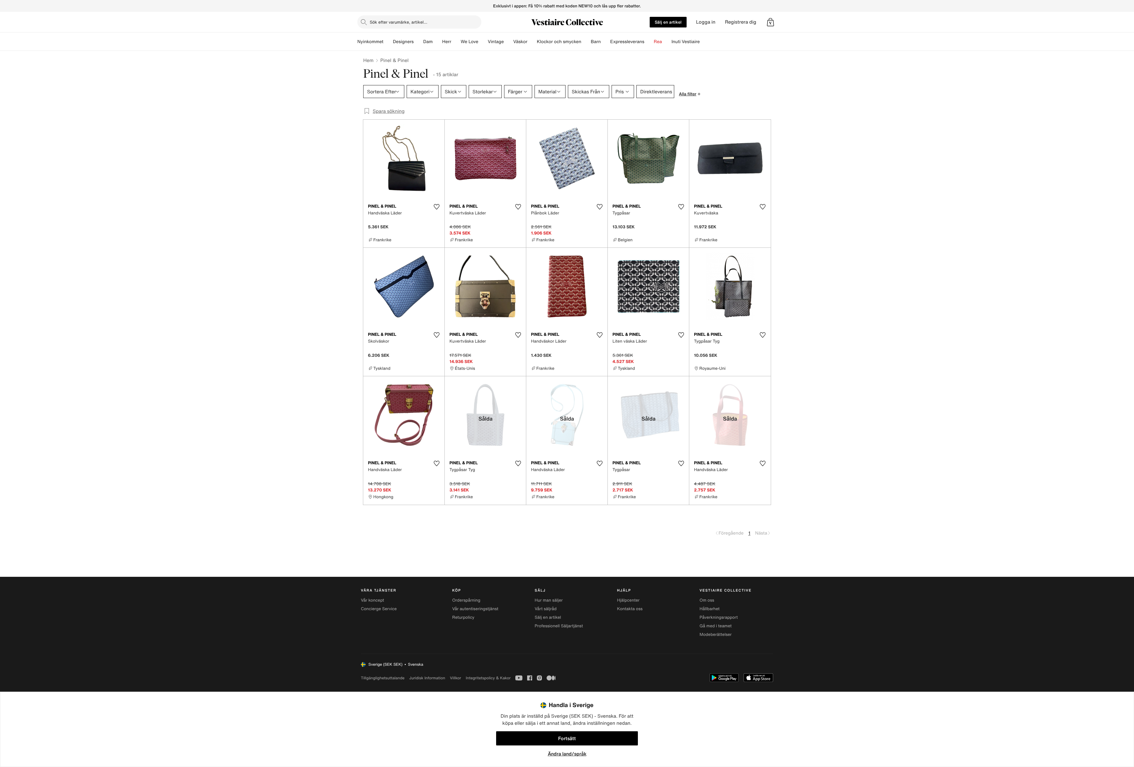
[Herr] (456, 41)
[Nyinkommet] (388, 41)
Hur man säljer (549, 600)
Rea (658, 41)
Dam (428, 41)
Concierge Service (379, 609)
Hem (368, 60)
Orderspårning (466, 600)
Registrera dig (740, 22)
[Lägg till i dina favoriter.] (436, 206)
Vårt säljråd (545, 609)
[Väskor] (532, 41)
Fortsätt (567, 738)
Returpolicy (463, 617)
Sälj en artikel (668, 22)
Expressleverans (627, 41)
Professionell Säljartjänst (559, 626)
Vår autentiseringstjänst (475, 609)
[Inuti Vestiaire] (704, 41)
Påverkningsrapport (719, 617)
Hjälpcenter (628, 600)
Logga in (706, 22)
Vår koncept (372, 600)
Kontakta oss (630, 609)
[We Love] (483, 41)
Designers (403, 41)
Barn (596, 41)
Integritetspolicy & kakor (488, 678)
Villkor (455, 678)
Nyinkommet (370, 41)
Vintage (496, 41)
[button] (770, 22)
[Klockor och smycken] (586, 41)
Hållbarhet (710, 609)
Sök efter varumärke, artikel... (398, 22)
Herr (446, 41)
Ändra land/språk (567, 753)
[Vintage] (508, 41)
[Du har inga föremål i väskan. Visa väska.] (770, 22)
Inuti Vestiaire (686, 41)
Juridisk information (427, 678)
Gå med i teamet (716, 626)
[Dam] (437, 41)
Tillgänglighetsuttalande (383, 678)
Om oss (707, 600)
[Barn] (605, 41)
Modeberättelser (716, 634)
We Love (469, 41)
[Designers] (418, 41)
